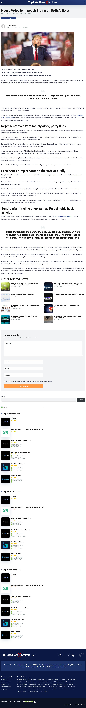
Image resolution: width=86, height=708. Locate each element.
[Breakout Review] (5, 483)
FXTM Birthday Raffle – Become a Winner (67, 305)
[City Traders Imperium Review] (5, 459)
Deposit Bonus (5, 684)
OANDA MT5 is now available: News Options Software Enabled (67, 317)
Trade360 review (54, 682)
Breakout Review (16, 475)
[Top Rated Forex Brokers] (43, 2)
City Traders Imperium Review (20, 452)
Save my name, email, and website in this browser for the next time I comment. (28, 381)
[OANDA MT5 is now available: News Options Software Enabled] (48, 323)
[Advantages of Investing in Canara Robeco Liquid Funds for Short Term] (5, 290)
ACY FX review (32, 679)
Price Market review (61, 686)
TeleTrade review (21, 691)
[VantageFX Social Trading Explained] (5, 301)
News (4, 18)
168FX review (41, 679)
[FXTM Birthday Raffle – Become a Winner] (48, 312)
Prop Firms (4, 689)
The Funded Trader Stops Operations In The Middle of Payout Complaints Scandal (68, 284)
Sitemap (83, 704)
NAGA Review (48, 689)
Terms (71, 704)
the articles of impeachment (63, 216)
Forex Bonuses (5, 679)
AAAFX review (20, 689)
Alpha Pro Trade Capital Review (21, 440)
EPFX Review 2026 (33, 691)
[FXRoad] (5, 425)
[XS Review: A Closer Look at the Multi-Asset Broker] (5, 436)
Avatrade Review (71, 679)
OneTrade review (30, 682)
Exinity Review (44, 691)
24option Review (46, 684)
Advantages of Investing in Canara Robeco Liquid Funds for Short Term (24, 284)
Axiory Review (20, 682)
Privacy (66, 704)
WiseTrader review (58, 684)
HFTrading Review (67, 689)
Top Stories (11, 18)
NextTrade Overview (48, 686)
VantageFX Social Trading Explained (22, 294)
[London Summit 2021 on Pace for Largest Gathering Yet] (5, 323)
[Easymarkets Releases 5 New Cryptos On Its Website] (5, 312)
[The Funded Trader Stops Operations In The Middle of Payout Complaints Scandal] (48, 290)
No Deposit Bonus (6, 686)
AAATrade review (21, 679)
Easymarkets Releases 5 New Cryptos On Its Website (25, 306)
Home (2, 13)
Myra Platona (12, 25)
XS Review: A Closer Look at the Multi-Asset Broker (27, 429)
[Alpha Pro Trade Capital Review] (5, 447)
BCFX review (71, 686)
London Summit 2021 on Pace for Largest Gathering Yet (24, 317)
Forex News (8, 13)
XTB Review (50, 679)
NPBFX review (57, 689)
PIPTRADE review (21, 686)
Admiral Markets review (34, 686)
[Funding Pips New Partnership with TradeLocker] (48, 301)
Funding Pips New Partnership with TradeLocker (69, 294)
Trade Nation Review (66, 682)
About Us (77, 704)
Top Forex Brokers (6, 682)
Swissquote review (22, 684)
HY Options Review (70, 684)
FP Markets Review (31, 689)
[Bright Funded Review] (5, 471)
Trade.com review (60, 679)
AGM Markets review (42, 682)
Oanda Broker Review (35, 684)
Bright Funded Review (17, 464)
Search (3, 397)
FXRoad (13, 418)
